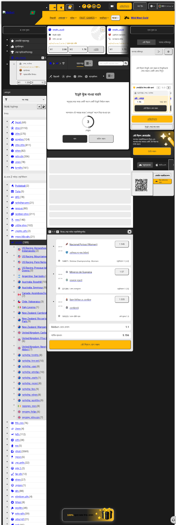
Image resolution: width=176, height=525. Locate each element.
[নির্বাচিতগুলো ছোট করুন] (39, 106)
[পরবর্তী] (58, 153)
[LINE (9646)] (50, 63)
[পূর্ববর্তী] (42, 57)
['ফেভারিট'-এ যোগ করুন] (103, 29)
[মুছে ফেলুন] (130, 153)
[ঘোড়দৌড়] (57, 63)
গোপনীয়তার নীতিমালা (138, 81)
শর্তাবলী (168, 79)
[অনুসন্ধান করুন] (125, 63)
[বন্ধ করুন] (171, 223)
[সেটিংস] (152, 6)
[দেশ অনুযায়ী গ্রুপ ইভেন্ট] (43, 106)
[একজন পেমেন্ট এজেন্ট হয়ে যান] (112, 6)
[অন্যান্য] (88, 63)
